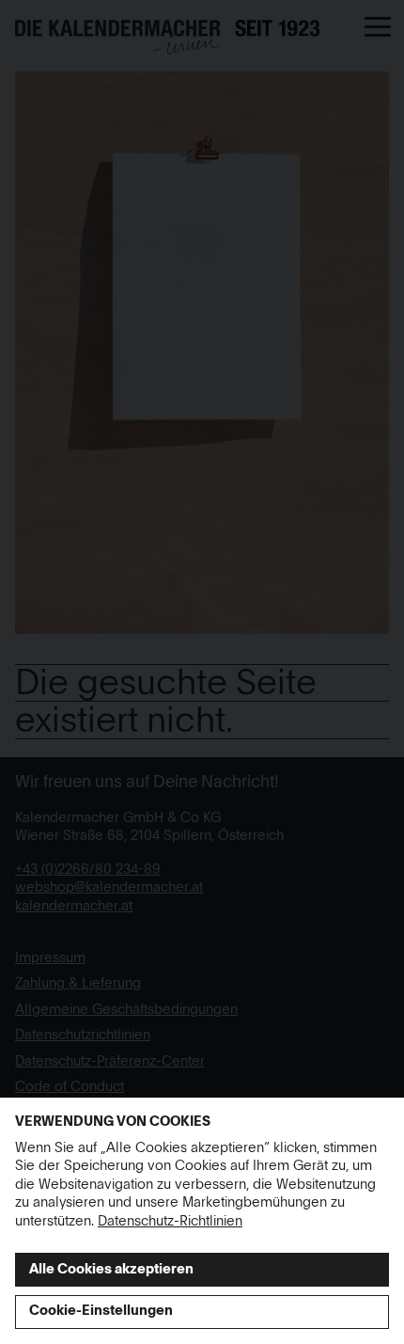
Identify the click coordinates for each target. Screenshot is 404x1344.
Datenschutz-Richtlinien (170, 1221)
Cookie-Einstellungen (101, 1311)
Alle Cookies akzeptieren (111, 1269)
